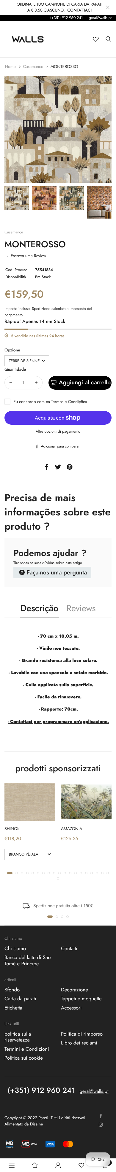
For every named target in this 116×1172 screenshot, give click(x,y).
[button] (10, 873)
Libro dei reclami (79, 1043)
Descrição (40, 608)
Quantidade (15, 369)
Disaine (36, 1125)
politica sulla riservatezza (17, 1037)
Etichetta (13, 1008)
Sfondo (12, 989)
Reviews (80, 608)
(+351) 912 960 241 (66, 17)
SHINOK (12, 829)
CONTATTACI (79, 10)
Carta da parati (20, 999)
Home (11, 67)
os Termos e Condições (66, 402)
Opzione (12, 350)
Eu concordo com (50, 402)
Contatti (69, 948)
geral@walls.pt (100, 17)
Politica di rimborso (82, 1034)
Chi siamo (15, 948)
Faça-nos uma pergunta (56, 572)
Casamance (33, 67)
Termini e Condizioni (26, 1049)
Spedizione (41, 308)
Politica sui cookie (23, 1058)
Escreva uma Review (28, 256)
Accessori (71, 1008)
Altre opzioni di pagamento (58, 431)
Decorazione (74, 989)
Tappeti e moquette (81, 999)
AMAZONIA (71, 829)
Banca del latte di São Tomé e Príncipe (27, 960)
